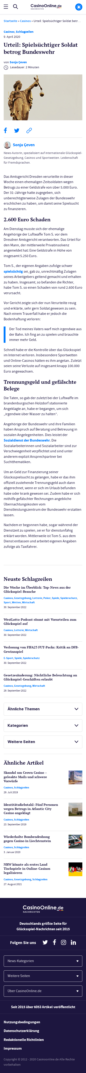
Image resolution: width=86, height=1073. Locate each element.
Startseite (10, 21)
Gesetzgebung (22, 598)
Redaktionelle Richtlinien (24, 1039)
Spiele (55, 598)
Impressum (13, 1048)
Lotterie (37, 598)
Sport (7, 602)
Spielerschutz (68, 598)
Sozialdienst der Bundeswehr (27, 440)
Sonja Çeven (18, 62)
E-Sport (8, 658)
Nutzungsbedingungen (22, 1022)
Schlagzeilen (24, 32)
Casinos (25, 21)
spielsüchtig (13, 271)
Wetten (16, 602)
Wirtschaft (28, 602)
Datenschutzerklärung (21, 1030)
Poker (47, 598)
